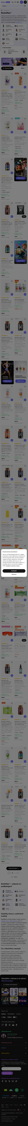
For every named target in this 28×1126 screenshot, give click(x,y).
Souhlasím (14, 570)
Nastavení (14, 574)
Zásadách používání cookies (13, 565)
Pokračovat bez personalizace (10, 551)
